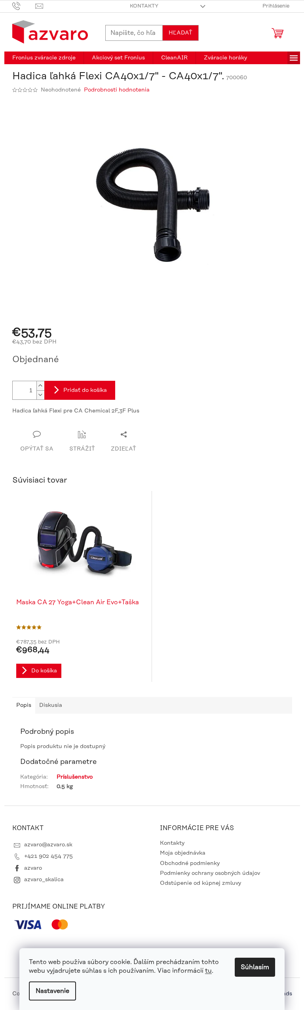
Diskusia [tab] (50, 705)
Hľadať (180, 33)
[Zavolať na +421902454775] (24, 6)
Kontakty (144, 6)
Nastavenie (52, 991)
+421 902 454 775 (48, 856)
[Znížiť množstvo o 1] (40, 394)
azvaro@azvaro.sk (48, 845)
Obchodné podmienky (190, 863)
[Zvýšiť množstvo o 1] (40, 385)
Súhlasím (255, 967)
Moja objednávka (182, 853)
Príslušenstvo (75, 777)
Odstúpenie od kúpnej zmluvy (200, 883)
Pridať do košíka (85, 390)
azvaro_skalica (44, 879)
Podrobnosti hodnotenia (117, 90)
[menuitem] (44, 58)
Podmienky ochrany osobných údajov (210, 873)
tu (208, 970)
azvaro (33, 868)
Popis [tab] (23, 705)
